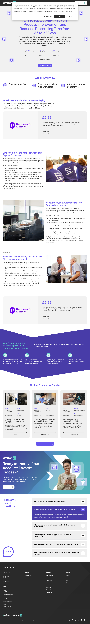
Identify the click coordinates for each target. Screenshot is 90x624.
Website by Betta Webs (39, 619)
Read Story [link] (15, 434)
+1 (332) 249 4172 (8, 606)
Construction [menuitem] (49, 580)
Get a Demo (80, 3)
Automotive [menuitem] (49, 589)
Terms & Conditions (29, 619)
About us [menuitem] (68, 575)
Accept (59, 16)
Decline (70, 16)
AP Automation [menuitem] (27, 575)
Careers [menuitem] (67, 580)
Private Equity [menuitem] (49, 592)
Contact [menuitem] (67, 582)
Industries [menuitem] (48, 572)
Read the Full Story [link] (44, 65)
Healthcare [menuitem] (48, 587)
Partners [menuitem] (67, 578)
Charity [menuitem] (47, 582)
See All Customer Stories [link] (44, 444)
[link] (6, 615)
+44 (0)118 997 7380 (8, 581)
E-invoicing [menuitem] (26, 578)
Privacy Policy (20, 619)
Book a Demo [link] (7, 487)
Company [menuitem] (68, 572)
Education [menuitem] (48, 585)
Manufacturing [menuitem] (49, 575)
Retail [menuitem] (47, 578)
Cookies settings (48, 16)
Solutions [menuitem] (26, 572)
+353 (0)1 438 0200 (8, 594)
